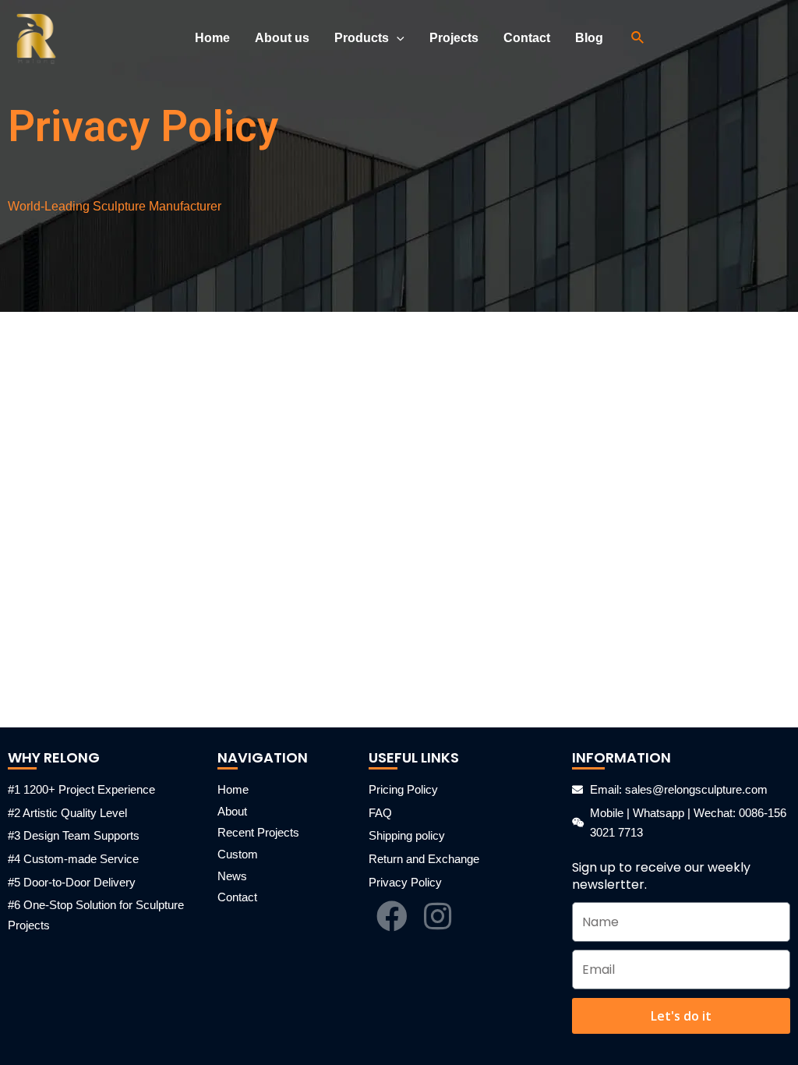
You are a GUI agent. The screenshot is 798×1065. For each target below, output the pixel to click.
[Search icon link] (638, 38)
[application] (396, 38)
